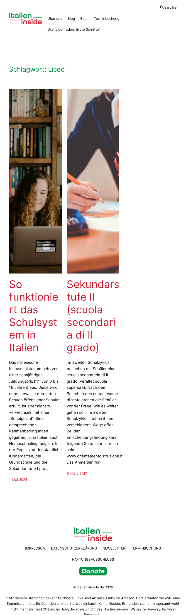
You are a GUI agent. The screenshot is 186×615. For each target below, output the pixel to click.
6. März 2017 (77, 473)
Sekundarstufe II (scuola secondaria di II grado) (93, 316)
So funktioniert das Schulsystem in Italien (33, 316)
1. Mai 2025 (18, 479)
